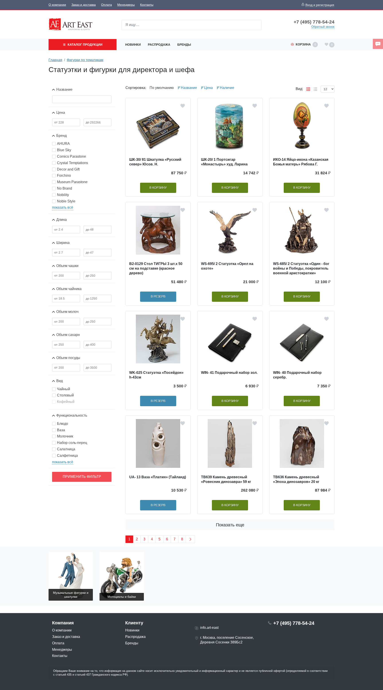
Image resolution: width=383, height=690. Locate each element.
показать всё (62, 207)
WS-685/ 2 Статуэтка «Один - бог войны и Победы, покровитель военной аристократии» (301, 268)
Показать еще (230, 524)
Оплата (106, 4)
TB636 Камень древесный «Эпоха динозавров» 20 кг (296, 479)
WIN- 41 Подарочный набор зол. (229, 372)
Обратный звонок (322, 26)
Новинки (133, 44)
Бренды (184, 44)
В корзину (158, 187)
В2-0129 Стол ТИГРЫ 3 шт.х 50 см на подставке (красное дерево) (155, 268)
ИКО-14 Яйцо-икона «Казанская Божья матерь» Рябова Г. (300, 162)
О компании (57, 4)
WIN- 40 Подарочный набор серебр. (297, 375)
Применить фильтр (82, 476)
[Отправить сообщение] (378, 44)
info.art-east (209, 627)
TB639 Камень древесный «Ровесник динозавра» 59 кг (226, 479)
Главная (55, 60)
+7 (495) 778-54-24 (314, 22)
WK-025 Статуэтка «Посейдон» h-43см (156, 375)
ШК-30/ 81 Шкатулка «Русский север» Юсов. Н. (155, 162)
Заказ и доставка (83, 4)
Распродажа (159, 44)
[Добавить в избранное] (182, 106)
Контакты (146, 4)
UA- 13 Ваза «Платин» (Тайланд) (157, 477)
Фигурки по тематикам (85, 60)
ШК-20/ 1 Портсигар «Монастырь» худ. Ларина (224, 162)
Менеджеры (126, 4)
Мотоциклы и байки (121, 596)
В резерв (158, 296)
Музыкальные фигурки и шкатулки (70, 595)
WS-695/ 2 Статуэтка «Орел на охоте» (227, 266)
